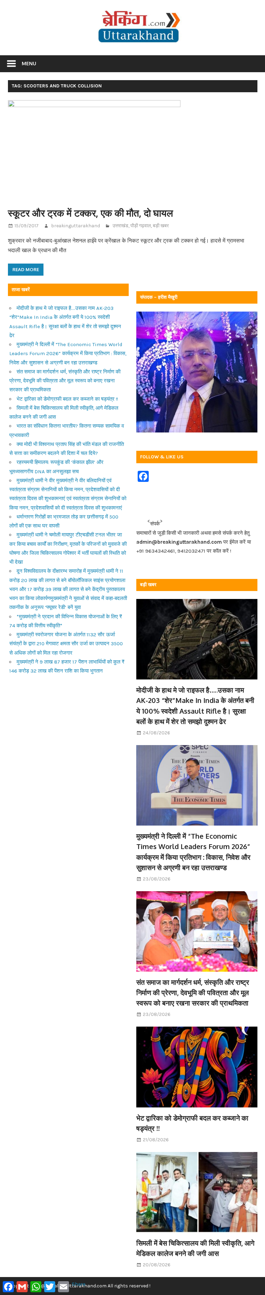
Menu (29, 63)
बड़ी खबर (161, 226)
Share (79, 1284)
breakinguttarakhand (75, 226)
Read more (25, 269)
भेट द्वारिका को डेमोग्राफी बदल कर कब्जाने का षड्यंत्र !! (67, 399)
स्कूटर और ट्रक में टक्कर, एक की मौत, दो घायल (90, 213)
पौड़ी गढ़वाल (140, 226)
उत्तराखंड (120, 226)
